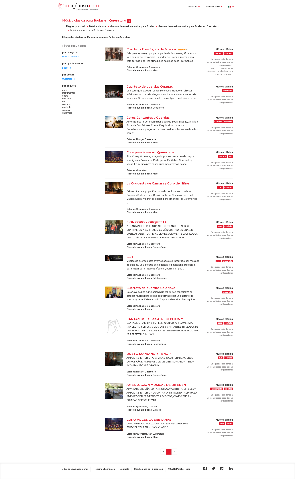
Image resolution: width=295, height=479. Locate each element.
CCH (129, 257)
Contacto (124, 469)
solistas (66, 110)
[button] (231, 7)
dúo (64, 101)
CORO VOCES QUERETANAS (148, 420)
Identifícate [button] (213, 6)
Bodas (65, 68)
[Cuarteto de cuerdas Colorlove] (114, 292)
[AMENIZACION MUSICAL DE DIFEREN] (114, 391)
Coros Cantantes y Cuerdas (148, 117)
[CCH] (114, 258)
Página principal (75, 26)
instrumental (68, 93)
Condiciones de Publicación (148, 469)
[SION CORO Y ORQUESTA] (114, 227)
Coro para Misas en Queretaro (150, 152)
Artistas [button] (192, 6)
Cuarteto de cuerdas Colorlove (151, 288)
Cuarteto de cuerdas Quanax (149, 86)
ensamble (67, 113)
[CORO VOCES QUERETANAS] (114, 424)
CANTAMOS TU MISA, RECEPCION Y (155, 319)
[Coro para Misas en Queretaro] (114, 157)
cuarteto (66, 98)
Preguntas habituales (104, 469)
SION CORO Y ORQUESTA (146, 222)
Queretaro (67, 79)
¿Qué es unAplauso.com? (75, 469)
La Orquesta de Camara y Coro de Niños (158, 183)
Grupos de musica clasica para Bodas (132, 26)
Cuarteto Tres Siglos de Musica (151, 49)
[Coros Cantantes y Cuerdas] (114, 122)
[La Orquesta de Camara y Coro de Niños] (114, 188)
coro (64, 90)
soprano (66, 104)
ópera (65, 96)
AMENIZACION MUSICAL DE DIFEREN (156, 385)
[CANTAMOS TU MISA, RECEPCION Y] (114, 326)
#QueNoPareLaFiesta (179, 469)
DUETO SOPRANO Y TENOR (148, 354)
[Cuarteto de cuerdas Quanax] (114, 91)
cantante (66, 107)
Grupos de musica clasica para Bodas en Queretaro (188, 26)
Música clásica (97, 26)
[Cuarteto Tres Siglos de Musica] (114, 54)
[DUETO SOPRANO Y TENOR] (114, 359)
